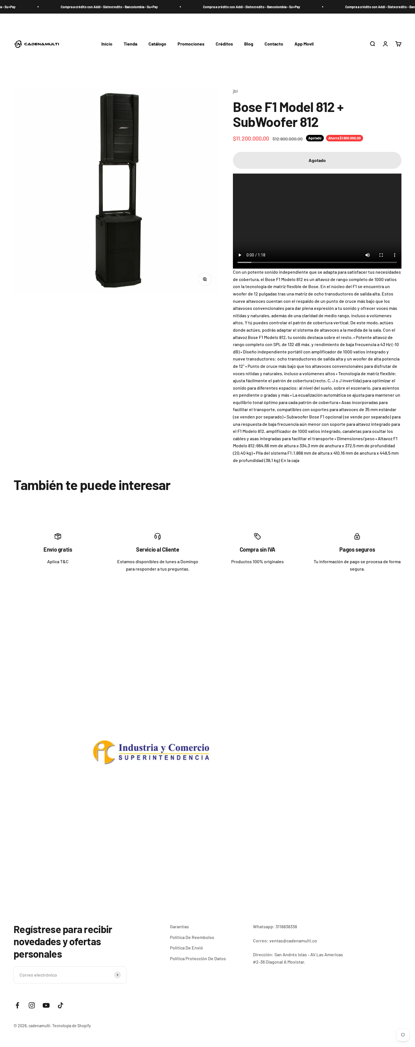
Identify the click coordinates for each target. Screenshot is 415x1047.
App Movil (304, 43)
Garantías (179, 926)
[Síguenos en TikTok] (60, 1005)
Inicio (106, 43)
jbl (235, 91)
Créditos (224, 43)
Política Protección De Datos (198, 958)
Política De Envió (186, 947)
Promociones (191, 43)
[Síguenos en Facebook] (17, 1005)
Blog (248, 43)
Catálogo (157, 43)
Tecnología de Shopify (71, 1025)
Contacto (274, 43)
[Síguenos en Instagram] (32, 1005)
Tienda (130, 43)
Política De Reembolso (192, 937)
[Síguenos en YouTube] (46, 1005)
